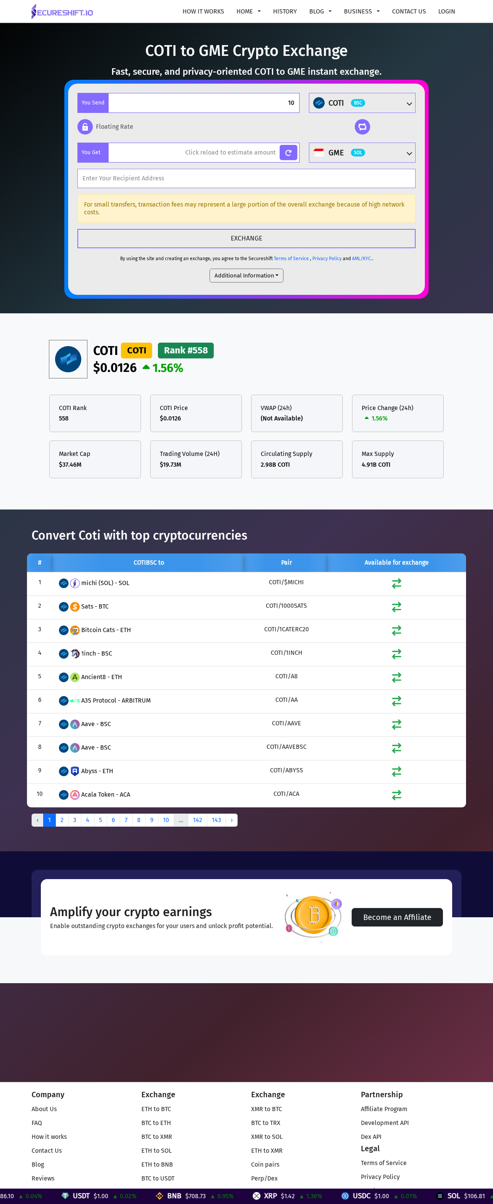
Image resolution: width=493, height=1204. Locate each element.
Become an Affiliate (397, 917)
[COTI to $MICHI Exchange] (396, 585)
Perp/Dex (264, 1178)
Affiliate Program (384, 1109)
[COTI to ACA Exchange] (396, 796)
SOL (431, 1195)
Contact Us (409, 11)
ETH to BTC (156, 1109)
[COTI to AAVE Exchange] (396, 726)
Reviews (43, 1178)
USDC (339, 1195)
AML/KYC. (362, 258)
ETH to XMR (267, 1150)
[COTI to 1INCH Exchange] (396, 655)
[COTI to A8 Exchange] (396, 679)
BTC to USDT (157, 1178)
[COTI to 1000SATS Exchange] (396, 608)
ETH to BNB (157, 1164)
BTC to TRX (265, 1123)
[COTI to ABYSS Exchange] (396, 773)
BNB (152, 1195)
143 (216, 820)
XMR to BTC (266, 1109)
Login (446, 11)
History (285, 11)
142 (197, 820)
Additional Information (244, 275)
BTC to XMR (156, 1136)
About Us (44, 1109)
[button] (105, 127)
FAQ (37, 1123)
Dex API (371, 1136)
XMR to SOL (267, 1136)
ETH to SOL (156, 1150)
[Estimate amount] (289, 153)
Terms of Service (291, 258)
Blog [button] (317, 11)
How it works (203, 11)
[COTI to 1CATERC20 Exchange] (396, 632)
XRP (248, 1195)
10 (166, 820)
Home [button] (245, 11)
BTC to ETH (156, 1123)
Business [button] (359, 11)
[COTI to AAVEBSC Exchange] (396, 749)
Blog (38, 1164)
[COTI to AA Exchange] (396, 702)
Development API (385, 1123)
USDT (58, 1195)
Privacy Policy (327, 258)
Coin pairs (265, 1164)
